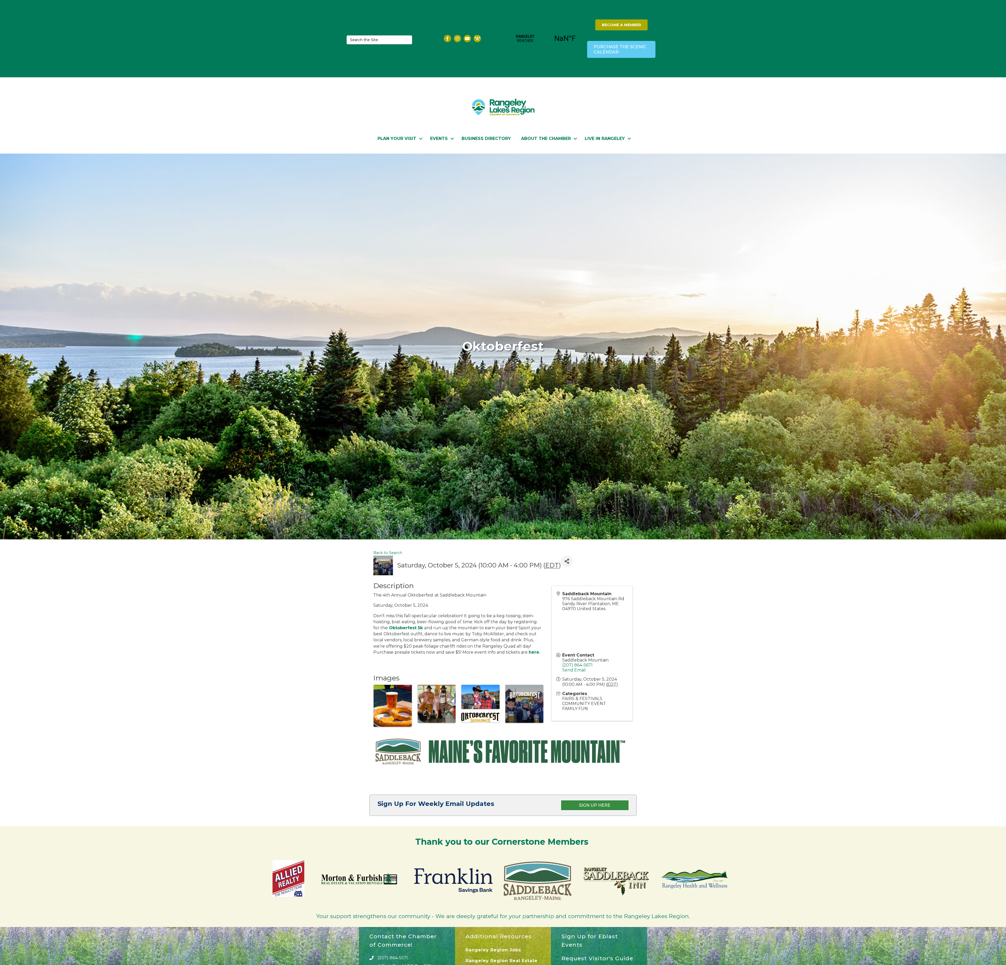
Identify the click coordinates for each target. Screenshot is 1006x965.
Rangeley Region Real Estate (502, 960)
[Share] (567, 561)
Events (439, 138)
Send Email (574, 670)
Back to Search (387, 552)
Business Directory (486, 138)
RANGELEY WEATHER (545, 38)
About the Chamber (546, 138)
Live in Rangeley (605, 138)
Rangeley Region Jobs (493, 949)
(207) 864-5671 (577, 665)
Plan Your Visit (397, 138)
